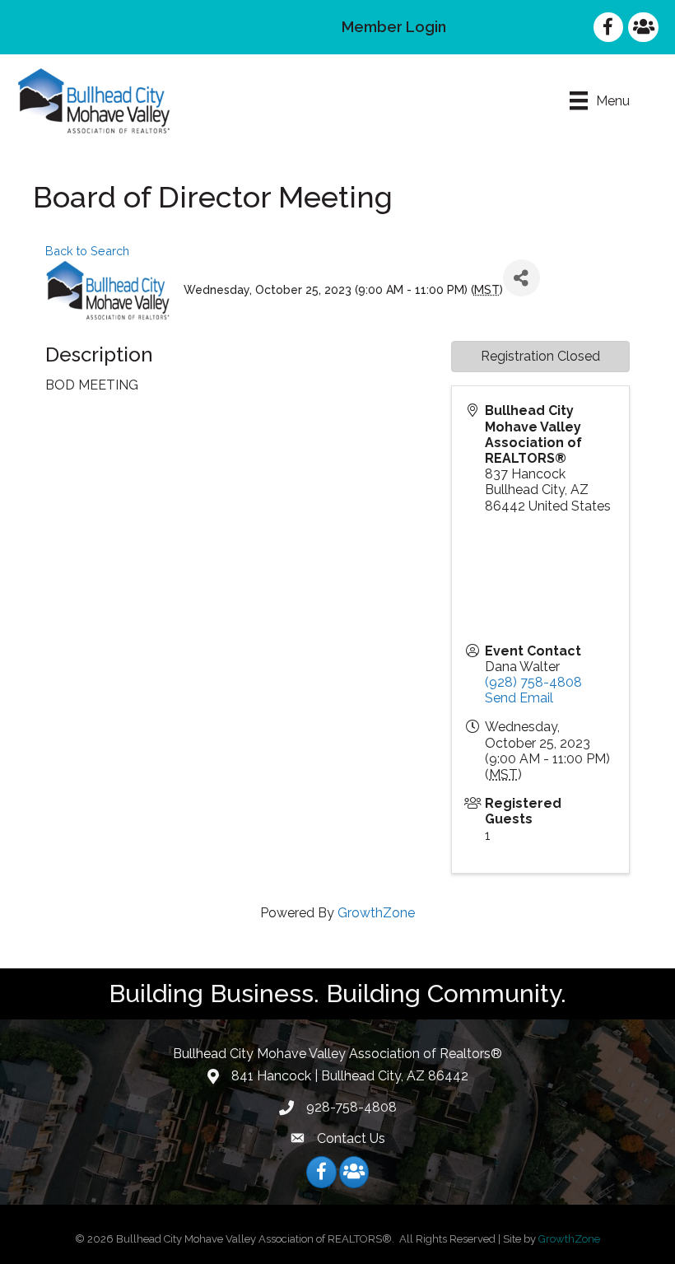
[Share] (521, 277)
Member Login (394, 26)
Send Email (519, 698)
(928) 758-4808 (533, 682)
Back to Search (87, 251)
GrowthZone (376, 913)
